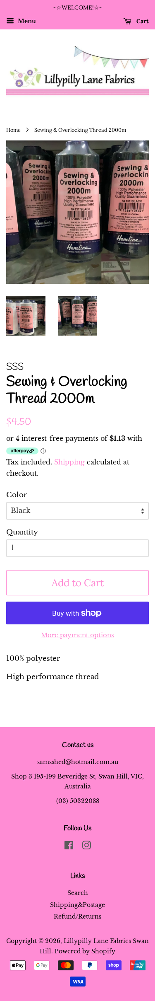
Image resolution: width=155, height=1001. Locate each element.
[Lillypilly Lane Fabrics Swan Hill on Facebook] (69, 847)
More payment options (77, 635)
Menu (26, 21)
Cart (142, 21)
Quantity (22, 532)
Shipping (69, 462)
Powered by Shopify (85, 951)
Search (77, 893)
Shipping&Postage (77, 905)
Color (16, 495)
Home (13, 129)
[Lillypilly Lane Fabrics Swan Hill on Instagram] (86, 847)
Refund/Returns (77, 916)
